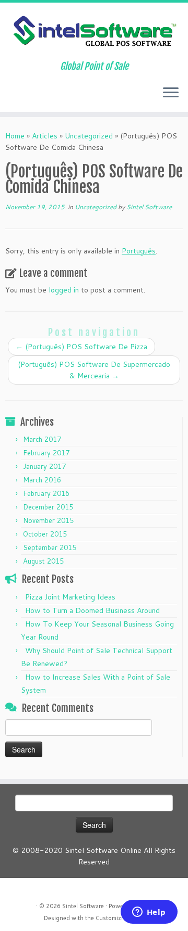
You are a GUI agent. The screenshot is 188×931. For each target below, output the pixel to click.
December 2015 (48, 507)
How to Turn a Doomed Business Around (92, 610)
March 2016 (42, 479)
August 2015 (43, 561)
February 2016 (46, 493)
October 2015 (45, 534)
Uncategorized (89, 136)
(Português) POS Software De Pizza (81, 346)
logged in (64, 290)
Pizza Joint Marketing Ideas (70, 597)
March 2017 (42, 439)
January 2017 (44, 466)
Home (15, 136)
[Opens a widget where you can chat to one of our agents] (149, 913)
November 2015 (48, 520)
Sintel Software (149, 206)
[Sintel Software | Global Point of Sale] (94, 32)
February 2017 (46, 452)
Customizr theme (119, 918)
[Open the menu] (171, 93)
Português (139, 251)
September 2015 (49, 547)
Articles (44, 136)
